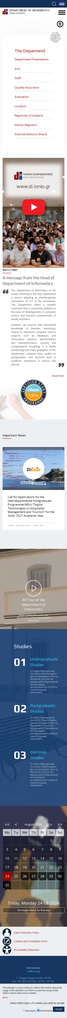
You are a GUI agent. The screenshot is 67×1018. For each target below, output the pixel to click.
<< (7, 824)
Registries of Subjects (29, 115)
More (5, 997)
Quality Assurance (27, 87)
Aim (17, 69)
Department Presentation (31, 59)
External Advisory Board (31, 134)
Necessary (31, 1010)
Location (20, 106)
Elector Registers (26, 125)
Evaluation (22, 97)
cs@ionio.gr (33, 971)
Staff (18, 78)
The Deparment (30, 50)
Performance (46, 1010)
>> (59, 824)
